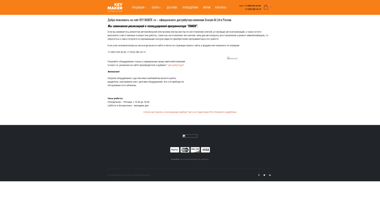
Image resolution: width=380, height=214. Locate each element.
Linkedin (270, 175)
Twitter (264, 175)
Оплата (155, 7)
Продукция (138, 7)
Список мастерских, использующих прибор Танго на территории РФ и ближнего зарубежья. (190, 112)
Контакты (220, 7)
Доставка (172, 7)
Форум (206, 7)
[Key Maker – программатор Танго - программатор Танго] (115, 7)
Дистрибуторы (175, 65)
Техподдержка (190, 7)
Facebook (259, 175)
